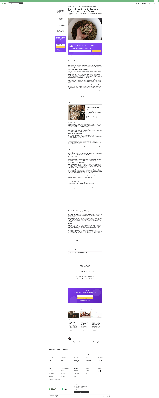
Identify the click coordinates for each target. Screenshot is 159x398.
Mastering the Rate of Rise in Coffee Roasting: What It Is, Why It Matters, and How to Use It (96, 322)
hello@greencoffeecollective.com (54, 379)
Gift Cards (63, 376)
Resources (87, 370)
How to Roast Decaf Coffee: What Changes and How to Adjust (86, 6)
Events (62, 374)
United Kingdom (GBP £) (104, 396)
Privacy (50, 396)
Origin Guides (88, 371)
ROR (94, 175)
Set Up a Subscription (91, 116)
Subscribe (85, 298)
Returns (50, 374)
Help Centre (51, 370)
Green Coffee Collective (54, 395)
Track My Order (51, 373)
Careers (62, 370)
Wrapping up (59, 32)
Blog (86, 373)
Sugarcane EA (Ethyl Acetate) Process (61, 21)
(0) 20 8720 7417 (51, 380)
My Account (51, 376)
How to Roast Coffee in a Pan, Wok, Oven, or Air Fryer (73, 321)
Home (70, 6)
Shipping (55, 396)
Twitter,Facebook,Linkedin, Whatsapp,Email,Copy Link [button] (85, 271)
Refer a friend (51, 377)
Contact (50, 371)
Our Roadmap (76, 370)
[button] (137, 3)
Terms (53, 396)
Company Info (62, 396)
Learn (73, 6)
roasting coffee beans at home (85, 67)
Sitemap (75, 376)
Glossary (87, 374)
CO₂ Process (61, 24)
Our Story (62, 371)
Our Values (63, 373)
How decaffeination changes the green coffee (60, 11)
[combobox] (15, 3)
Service (59, 396)
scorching (74, 77)
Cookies (66, 396)
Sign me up (82, 392)
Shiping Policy (76, 374)
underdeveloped (90, 211)
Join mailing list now (60, 47)
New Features (76, 371)
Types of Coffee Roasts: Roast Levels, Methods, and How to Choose (84, 322)
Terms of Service (76, 373)
